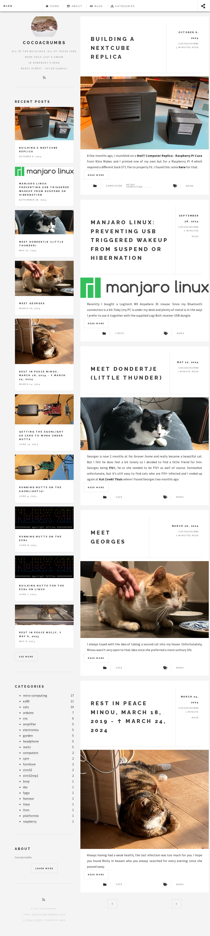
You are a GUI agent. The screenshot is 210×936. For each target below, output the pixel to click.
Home (54, 6)
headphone (31, 741)
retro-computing (35, 695)
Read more (96, 175)
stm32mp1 (30, 775)
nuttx (27, 747)
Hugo (62, 920)
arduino (28, 713)
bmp (26, 781)
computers (30, 753)
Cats (119, 497)
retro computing (134, 186)
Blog (8, 5)
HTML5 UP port (33, 920)
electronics (31, 730)
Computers (114, 186)
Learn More (44, 868)
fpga (26, 793)
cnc (25, 718)
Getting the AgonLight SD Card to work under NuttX (41, 435)
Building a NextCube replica (113, 48)
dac (25, 787)
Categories (124, 6)
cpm (26, 758)
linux (26, 804)
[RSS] (44, 77)
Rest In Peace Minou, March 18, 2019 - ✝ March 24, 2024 (42, 375)
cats (26, 707)
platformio (31, 816)
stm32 (27, 770)
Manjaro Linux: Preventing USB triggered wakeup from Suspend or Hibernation (129, 240)
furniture (29, 764)
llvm (26, 810)
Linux (119, 333)
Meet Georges (32, 303)
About (76, 6)
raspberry (30, 821)
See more (26, 657)
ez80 (26, 701)
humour (28, 798)
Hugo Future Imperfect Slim (48, 914)
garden (28, 735)
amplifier (29, 724)
